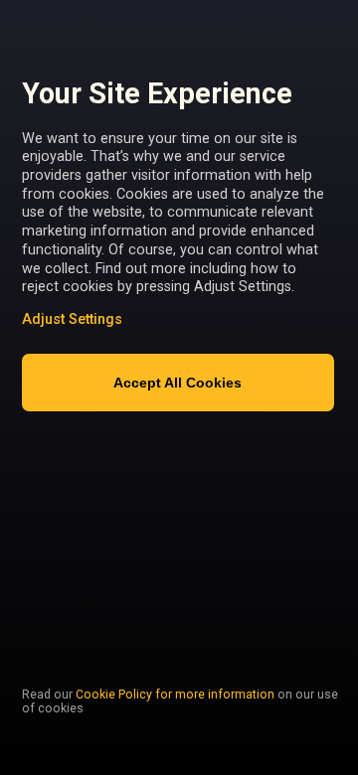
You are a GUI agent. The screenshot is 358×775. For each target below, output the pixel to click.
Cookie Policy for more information (175, 694)
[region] (181, 357)
